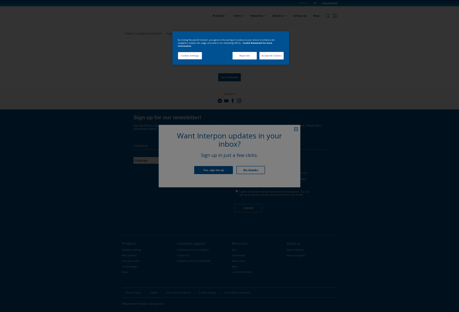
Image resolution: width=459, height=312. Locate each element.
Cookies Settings (190, 55)
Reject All (245, 55)
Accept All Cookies (271, 55)
